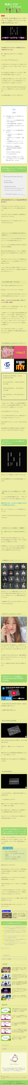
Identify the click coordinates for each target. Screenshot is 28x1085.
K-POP (3, 15)
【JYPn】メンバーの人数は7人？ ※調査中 (15, 135)
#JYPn (5, 188)
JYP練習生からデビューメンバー (15, 141)
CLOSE (14, 112)
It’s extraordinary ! (12, 153)
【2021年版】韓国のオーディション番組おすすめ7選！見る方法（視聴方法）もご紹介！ (15, 932)
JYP (3, 948)
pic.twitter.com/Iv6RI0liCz (15, 190)
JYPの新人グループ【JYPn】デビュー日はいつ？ (15, 117)
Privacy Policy (11, 1081)
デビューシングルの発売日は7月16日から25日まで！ (15, 121)
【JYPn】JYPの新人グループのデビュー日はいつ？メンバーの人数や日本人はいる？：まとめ (15, 158)
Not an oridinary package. (14, 152)
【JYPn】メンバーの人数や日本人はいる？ (15, 131)
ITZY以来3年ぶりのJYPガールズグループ (15, 126)
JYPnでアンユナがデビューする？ (15, 143)
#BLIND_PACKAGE (12, 188)
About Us (18, 1081)
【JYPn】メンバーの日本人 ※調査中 (15, 138)
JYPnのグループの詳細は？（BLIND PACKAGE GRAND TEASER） (13, 148)
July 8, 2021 (20, 194)
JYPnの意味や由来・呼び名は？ (15, 123)
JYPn (7, 948)
